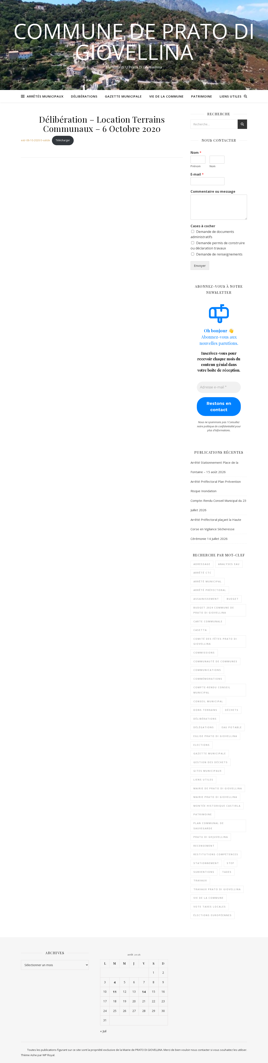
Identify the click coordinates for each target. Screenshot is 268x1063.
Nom (196, 152)
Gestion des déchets (210, 762)
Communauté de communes (215, 661)
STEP (230, 863)
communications (207, 669)
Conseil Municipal (208, 701)
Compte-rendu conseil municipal (212, 690)
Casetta (200, 630)
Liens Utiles (230, 96)
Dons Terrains (205, 709)
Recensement (204, 845)
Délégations (203, 727)
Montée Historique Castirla (217, 805)
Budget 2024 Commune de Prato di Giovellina (213, 610)
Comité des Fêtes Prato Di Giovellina (215, 641)
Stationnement (206, 863)
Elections (201, 744)
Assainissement (206, 598)
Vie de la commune (208, 897)
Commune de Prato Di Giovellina (134, 41)
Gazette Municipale (123, 96)
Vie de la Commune (166, 96)
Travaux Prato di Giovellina (217, 889)
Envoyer (200, 265)
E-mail (197, 174)
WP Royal (48, 1055)
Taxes (227, 871)
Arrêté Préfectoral (209, 590)
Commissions (204, 652)
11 (115, 992)
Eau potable (232, 727)
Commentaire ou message (213, 191)
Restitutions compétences (215, 854)
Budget (233, 598)
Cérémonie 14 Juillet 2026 (209, 539)
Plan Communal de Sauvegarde (208, 826)
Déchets (231, 709)
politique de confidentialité (219, 426)
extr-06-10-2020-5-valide (35, 140)
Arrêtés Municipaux (45, 96)
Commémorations (207, 678)
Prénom (196, 166)
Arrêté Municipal (207, 581)
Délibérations (84, 96)
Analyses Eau (229, 564)
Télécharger (63, 140)
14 (144, 992)
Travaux (200, 880)
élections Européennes (212, 915)
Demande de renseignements (219, 254)
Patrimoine (201, 96)
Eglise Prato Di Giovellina (215, 736)
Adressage (201, 564)
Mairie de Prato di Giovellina (217, 788)
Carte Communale (208, 621)
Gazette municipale (209, 753)
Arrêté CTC (202, 572)
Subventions (203, 871)
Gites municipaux (207, 770)
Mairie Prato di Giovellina (215, 797)
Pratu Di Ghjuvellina (210, 836)
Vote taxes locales (209, 906)
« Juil (103, 1031)
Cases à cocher (203, 226)
